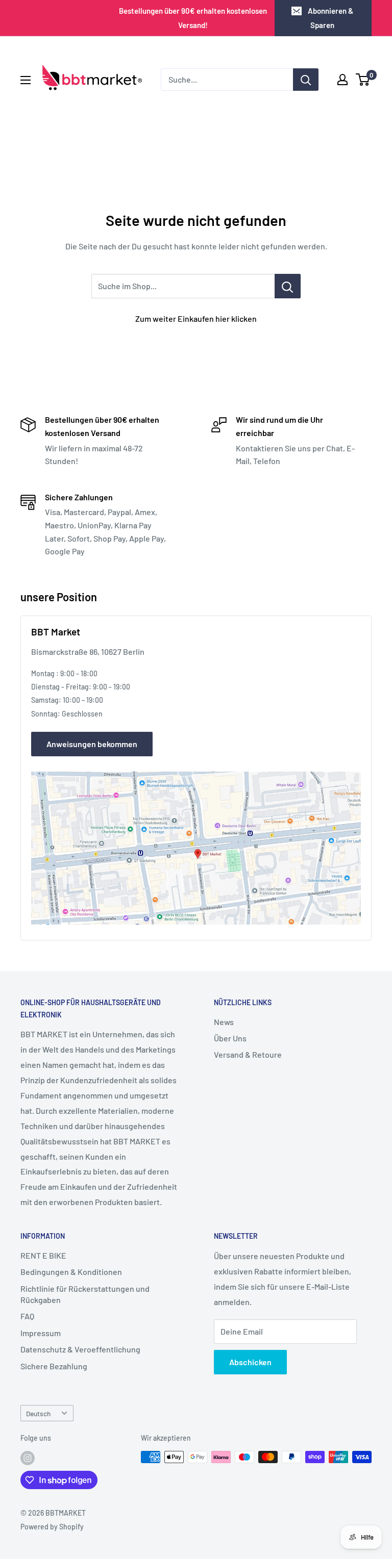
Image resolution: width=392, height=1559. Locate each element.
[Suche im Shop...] (288, 286)
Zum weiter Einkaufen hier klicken (196, 318)
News (224, 1022)
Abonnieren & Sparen (330, 18)
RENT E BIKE (43, 1255)
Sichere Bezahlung (53, 1366)
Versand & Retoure (248, 1054)
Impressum (40, 1333)
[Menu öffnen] (25, 80)
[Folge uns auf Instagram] (27, 1458)
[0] (363, 79)
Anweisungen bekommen (91, 744)
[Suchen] (305, 79)
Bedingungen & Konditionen (71, 1271)
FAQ (27, 1316)
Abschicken (250, 1362)
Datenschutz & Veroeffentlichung (80, 1349)
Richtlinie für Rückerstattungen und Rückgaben (85, 1294)
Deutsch (38, 1413)
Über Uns (230, 1038)
